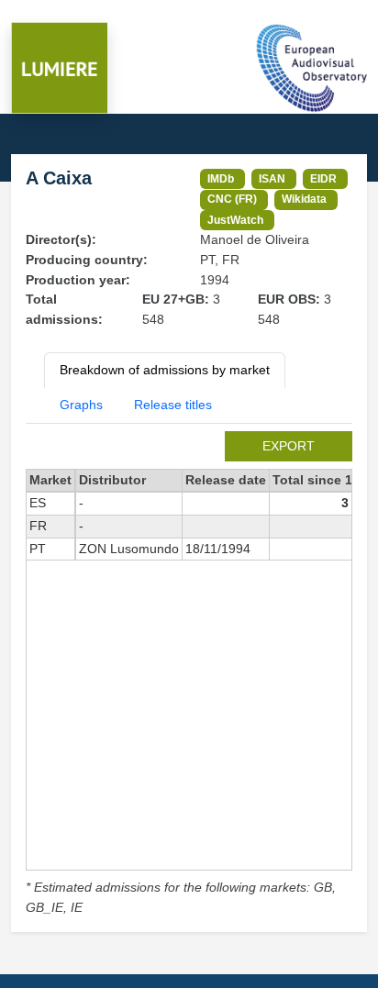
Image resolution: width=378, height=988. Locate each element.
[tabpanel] (189, 674)
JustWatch (235, 220)
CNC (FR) (232, 199)
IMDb (220, 178)
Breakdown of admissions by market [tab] (165, 369)
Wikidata (304, 199)
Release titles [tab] (173, 404)
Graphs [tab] (81, 404)
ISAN (272, 178)
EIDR (323, 178)
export (288, 445)
